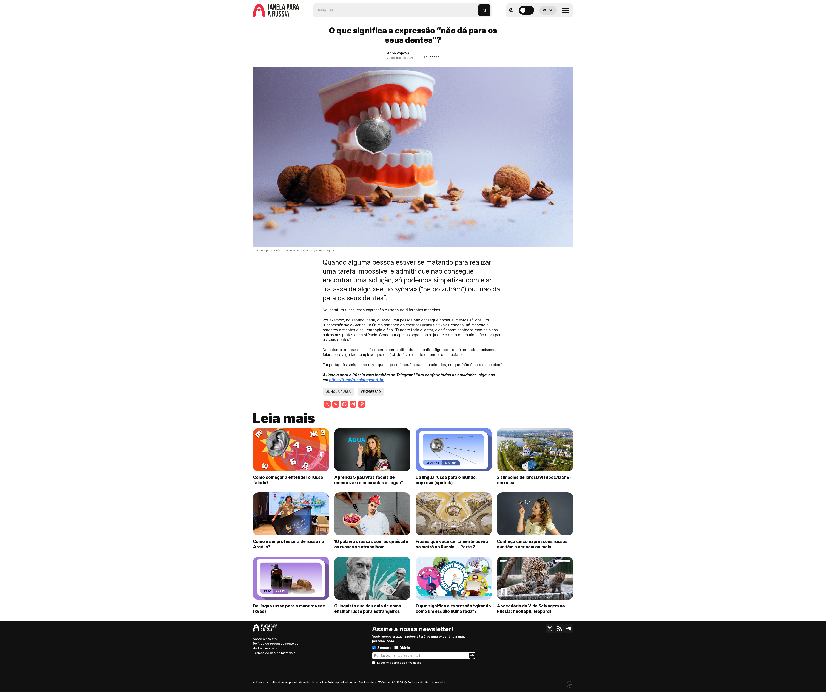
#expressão (371, 391)
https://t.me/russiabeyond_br (356, 380)
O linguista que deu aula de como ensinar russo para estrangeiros (367, 608)
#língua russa (338, 391)
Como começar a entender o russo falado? (288, 480)
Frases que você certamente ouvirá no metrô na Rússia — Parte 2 (452, 544)
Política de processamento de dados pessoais (276, 646)
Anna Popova (398, 53)
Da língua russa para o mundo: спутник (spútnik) (446, 480)
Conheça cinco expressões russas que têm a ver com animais (532, 544)
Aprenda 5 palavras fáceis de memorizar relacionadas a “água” (368, 480)
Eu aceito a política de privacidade (399, 662)
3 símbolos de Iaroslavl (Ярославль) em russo (534, 480)
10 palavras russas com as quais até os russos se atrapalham (371, 544)
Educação (431, 57)
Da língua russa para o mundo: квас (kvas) (289, 608)
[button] (475, 8)
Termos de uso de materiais (274, 653)
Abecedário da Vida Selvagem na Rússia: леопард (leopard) (531, 608)
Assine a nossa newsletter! (412, 629)
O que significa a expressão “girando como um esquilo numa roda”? (453, 608)
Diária (404, 648)
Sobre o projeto (265, 639)
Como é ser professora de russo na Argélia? (288, 544)
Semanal (385, 648)
